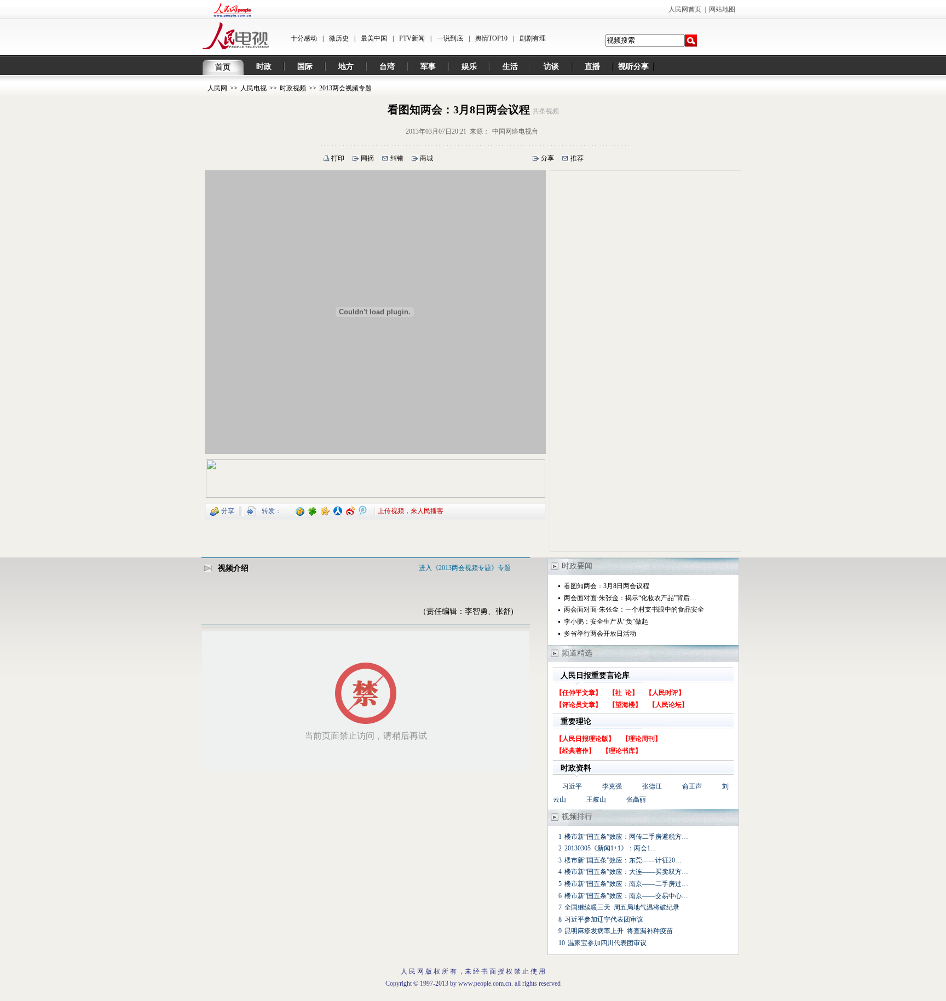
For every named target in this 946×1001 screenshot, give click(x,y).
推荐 (577, 158)
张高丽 (636, 799)
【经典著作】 (575, 751)
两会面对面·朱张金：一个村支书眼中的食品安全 (634, 609)
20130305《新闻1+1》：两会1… (610, 848)
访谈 (551, 66)
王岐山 (596, 799)
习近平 (572, 786)
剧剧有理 (533, 38)
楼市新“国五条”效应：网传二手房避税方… (626, 837)
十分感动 (304, 38)
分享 (547, 158)
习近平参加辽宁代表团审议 (603, 919)
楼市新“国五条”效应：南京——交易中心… (626, 896)
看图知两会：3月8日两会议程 (606, 586)
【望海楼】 (625, 705)
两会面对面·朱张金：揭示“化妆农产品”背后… (630, 598)
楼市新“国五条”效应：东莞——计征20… (623, 860)
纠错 (396, 158)
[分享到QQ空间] (300, 510)
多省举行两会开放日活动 (600, 633)
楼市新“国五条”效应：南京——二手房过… (626, 884)
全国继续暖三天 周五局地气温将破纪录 (621, 907)
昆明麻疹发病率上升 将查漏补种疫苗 (618, 931)
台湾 (387, 66)
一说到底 (450, 38)
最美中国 (374, 38)
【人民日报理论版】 (585, 739)
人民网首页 (684, 9)
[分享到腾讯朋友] (313, 510)
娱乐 (469, 66)
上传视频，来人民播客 (410, 510)
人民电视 (253, 88)
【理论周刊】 (641, 739)
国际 (305, 66)
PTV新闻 (412, 38)
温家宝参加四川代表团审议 (607, 943)
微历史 (339, 38)
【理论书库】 (622, 751)
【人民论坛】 (668, 705)
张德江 (652, 786)
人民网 (217, 88)
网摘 (367, 158)
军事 (428, 66)
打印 (337, 158)
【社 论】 (623, 693)
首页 (222, 67)
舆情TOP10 (491, 38)
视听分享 (633, 66)
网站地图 (722, 9)
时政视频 (293, 88)
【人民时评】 (665, 693)
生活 (510, 66)
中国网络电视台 (515, 131)
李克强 (612, 786)
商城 (426, 158)
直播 (592, 66)
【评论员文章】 (579, 705)
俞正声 (692, 786)
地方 (346, 66)
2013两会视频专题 (345, 88)
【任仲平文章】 (579, 693)
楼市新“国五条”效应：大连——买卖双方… (626, 872)
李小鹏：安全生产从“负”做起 (606, 621)
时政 (264, 66)
